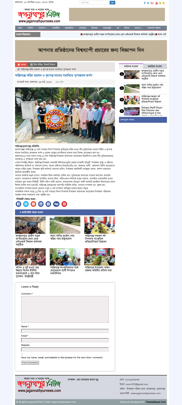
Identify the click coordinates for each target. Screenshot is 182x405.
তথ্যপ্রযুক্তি (107, 28)
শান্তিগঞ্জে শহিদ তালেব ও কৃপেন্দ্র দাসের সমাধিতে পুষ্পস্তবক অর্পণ (53, 75)
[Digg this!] (56, 204)
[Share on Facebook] (18, 204)
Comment (27, 293)
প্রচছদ (23, 64)
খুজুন (112, 3)
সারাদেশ (42, 28)
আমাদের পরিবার (153, 28)
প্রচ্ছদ (20, 28)
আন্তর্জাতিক (69, 28)
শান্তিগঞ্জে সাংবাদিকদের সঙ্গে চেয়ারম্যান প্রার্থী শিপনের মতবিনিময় (64, 270)
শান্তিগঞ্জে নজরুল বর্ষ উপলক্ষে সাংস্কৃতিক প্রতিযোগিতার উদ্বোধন (95, 238)
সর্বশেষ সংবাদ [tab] (131, 66)
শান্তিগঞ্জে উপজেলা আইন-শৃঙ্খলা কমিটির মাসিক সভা (98, 269)
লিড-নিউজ (38, 64)
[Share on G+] (33, 204)
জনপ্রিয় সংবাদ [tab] (155, 66)
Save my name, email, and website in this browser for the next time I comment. (62, 357)
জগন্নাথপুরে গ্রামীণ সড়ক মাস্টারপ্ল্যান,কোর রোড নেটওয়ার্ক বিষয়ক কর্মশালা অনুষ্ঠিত (108, 34)
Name (25, 326)
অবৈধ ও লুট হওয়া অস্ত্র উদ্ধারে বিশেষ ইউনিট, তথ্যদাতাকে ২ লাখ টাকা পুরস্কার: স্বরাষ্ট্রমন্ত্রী (28, 272)
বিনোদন (95, 28)
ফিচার (127, 28)
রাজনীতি (55, 28)
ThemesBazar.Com (155, 402)
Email (24, 335)
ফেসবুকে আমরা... (128, 119)
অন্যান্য (138, 28)
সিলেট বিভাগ (49, 64)
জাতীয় (30, 28)
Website (25, 345)
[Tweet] (26, 204)
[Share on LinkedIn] (41, 204)
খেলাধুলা (82, 28)
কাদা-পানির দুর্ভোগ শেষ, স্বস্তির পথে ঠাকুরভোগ (62, 237)
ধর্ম (118, 28)
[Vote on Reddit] (48, 204)
